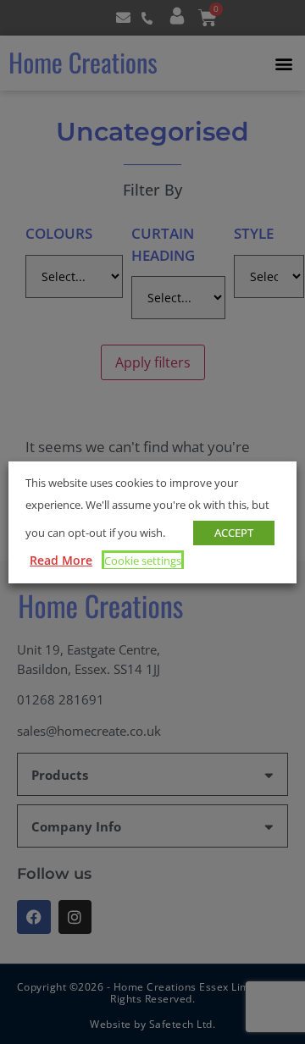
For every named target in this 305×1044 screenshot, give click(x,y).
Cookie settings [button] (142, 560)
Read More (61, 560)
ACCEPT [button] (233, 532)
